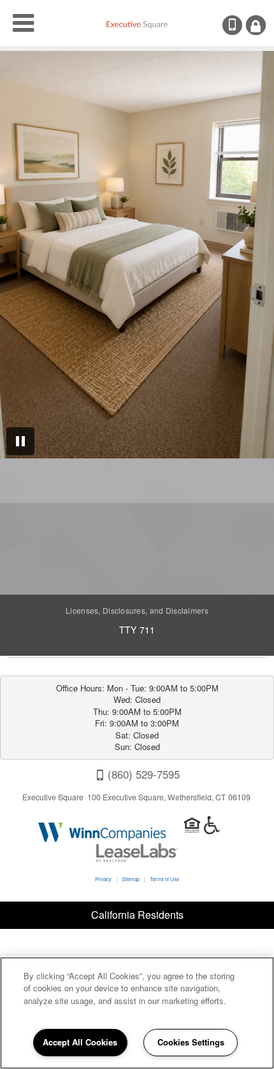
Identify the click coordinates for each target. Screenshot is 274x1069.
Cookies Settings (190, 1042)
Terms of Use (164, 878)
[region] (137, 1013)
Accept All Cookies (80, 1042)
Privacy (103, 878)
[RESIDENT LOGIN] (256, 25)
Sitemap (131, 878)
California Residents (137, 914)
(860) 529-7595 (241, 25)
